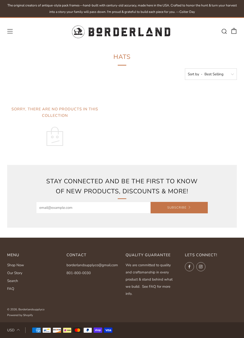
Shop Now (15, 265)
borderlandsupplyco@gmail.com (92, 265)
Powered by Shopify (20, 315)
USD (11, 330)
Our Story (14, 273)
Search (12, 280)
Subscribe (177, 207)
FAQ (10, 288)
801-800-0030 (78, 273)
